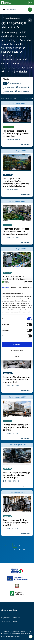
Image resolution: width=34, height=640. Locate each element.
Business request (9, 91)
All (5, 83)
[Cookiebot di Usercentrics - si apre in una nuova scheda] (24, 282)
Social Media (5, 621)
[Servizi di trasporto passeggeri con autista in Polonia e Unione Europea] (17, 456)
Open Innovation (11, 10)
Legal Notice (5, 617)
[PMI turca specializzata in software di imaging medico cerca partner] (17, 115)
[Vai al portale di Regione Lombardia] (6, 2)
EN (30, 2)
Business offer (23, 87)
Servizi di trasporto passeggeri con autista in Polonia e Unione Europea (17, 475)
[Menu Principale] (4, 10)
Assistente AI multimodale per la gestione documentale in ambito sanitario (17, 379)
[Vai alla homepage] (2, 18)
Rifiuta (17, 356)
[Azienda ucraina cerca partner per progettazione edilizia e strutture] (17, 409)
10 (24, 550)
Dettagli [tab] (13, 287)
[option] (17, 124)
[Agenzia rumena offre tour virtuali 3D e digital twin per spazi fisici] (17, 504)
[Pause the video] (30, 20)
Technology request (9, 87)
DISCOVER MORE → (26, 144)
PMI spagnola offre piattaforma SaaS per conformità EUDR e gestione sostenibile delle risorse (16, 182)
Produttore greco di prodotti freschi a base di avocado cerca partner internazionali (16, 231)
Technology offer (14, 83)
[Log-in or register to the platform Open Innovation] (26, 2)
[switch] (29, 324)
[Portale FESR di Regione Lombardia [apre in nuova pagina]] (17, 571)
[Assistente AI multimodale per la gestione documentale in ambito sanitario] (17, 361)
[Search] (30, 9)
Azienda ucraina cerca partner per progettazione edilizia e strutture (16, 427)
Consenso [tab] (5, 287)
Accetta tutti (17, 344)
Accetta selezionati (17, 350)
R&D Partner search (23, 91)
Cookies (14, 621)
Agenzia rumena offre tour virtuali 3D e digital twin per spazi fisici (15, 522)
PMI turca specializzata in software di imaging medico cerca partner (16, 133)
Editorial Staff (16, 617)
